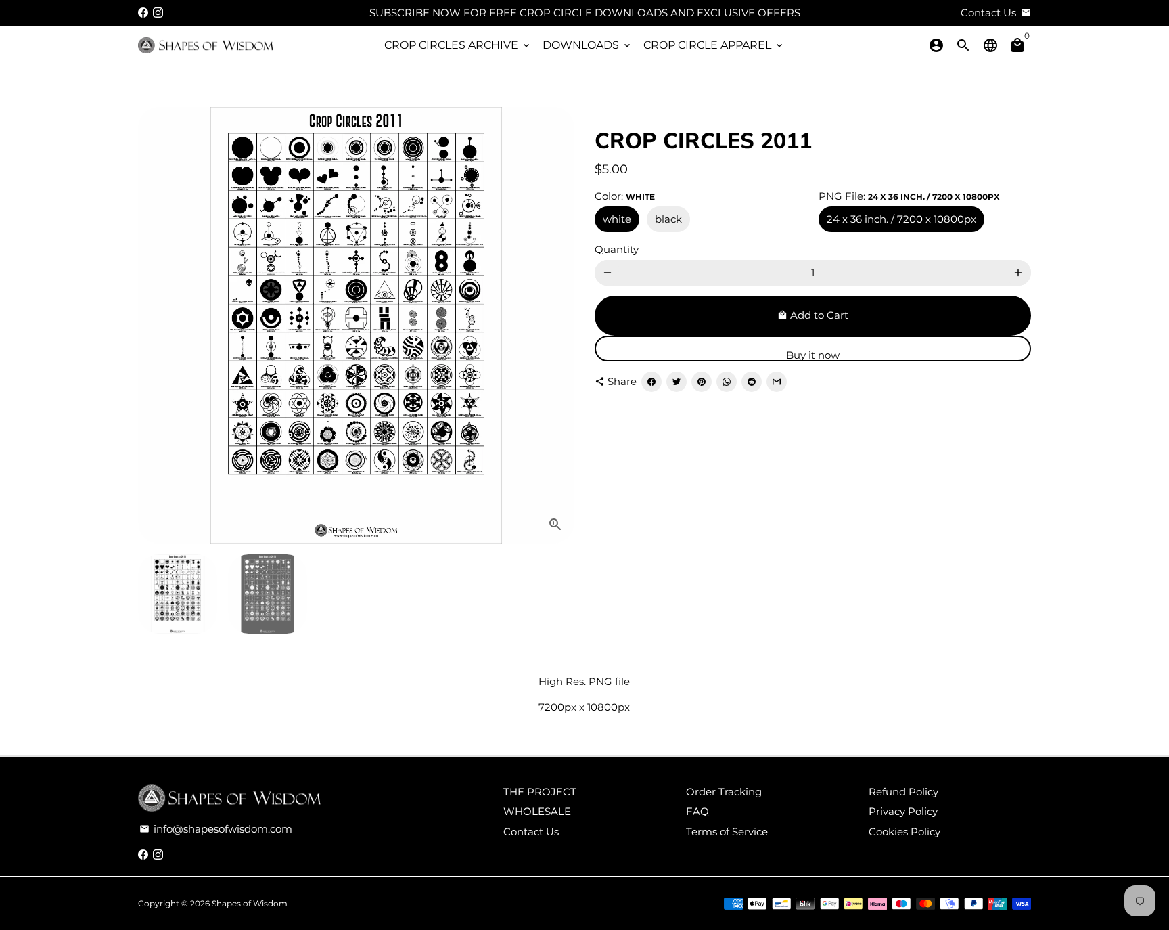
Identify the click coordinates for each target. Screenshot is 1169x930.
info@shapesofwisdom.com (215, 828)
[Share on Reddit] (751, 382)
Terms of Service (727, 831)
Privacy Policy (903, 811)
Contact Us (531, 831)
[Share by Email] (776, 382)
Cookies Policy (904, 831)
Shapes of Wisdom (250, 903)
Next (556, 325)
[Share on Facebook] (651, 382)
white (617, 219)
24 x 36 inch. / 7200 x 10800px (901, 219)
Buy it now (813, 355)
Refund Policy (903, 791)
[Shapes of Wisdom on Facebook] (143, 12)
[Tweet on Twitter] (676, 382)
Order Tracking (724, 791)
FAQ (697, 811)
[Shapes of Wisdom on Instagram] (158, 12)
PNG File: (909, 196)
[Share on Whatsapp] (726, 382)
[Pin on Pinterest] (701, 382)
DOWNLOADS (588, 45)
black (668, 219)
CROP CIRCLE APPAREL (714, 45)
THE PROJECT (539, 791)
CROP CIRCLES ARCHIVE (458, 45)
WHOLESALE (537, 811)
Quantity (617, 249)
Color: (625, 196)
